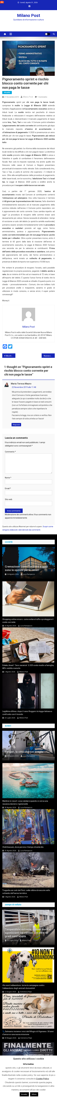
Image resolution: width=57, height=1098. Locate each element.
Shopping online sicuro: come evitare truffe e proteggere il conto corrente (27, 620)
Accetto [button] (24, 1094)
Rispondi (16, 425)
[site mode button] (47, 34)
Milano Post (28, 15)
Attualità (7, 92)
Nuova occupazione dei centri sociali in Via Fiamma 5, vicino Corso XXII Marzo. (49, 356)
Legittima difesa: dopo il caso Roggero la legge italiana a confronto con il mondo (27, 712)
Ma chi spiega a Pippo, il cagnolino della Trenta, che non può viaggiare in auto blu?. (10, 356)
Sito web (8, 499)
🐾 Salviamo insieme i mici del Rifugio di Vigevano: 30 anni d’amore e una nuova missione (28, 1032)
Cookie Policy (42, 1079)
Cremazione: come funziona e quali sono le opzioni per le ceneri (26, 568)
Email (8, 488)
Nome (8, 478)
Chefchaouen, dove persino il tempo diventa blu (22, 847)
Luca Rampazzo (29, 574)
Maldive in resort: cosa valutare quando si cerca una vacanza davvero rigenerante (25, 802)
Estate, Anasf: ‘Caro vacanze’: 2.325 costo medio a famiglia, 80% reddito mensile (28, 666)
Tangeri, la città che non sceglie (24, 751)
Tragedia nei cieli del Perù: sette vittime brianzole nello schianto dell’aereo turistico (26, 891)
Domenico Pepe (26, 992)
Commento (10, 452)
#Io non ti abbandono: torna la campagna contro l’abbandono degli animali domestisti (23, 986)
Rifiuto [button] (34, 1094)
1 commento (42, 97)
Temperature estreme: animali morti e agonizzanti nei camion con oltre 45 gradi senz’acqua (28, 933)
